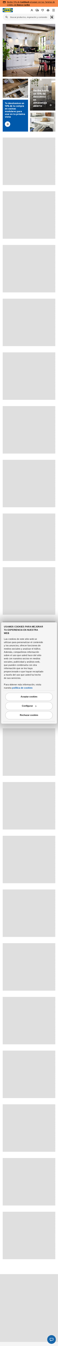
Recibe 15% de (13, 2)
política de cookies (22, 688)
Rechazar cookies (29, 715)
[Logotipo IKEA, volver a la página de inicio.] (8, 10)
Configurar (27, 706)
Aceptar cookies (29, 697)
